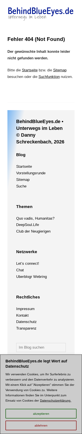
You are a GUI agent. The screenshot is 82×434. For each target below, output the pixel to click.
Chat (20, 270)
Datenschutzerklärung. (55, 400)
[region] (41, 394)
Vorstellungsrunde (30, 173)
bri (41, 277)
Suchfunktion (49, 77)
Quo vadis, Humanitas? (35, 218)
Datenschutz (26, 322)
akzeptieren (41, 413)
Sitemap (59, 70)
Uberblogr (24, 277)
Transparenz (26, 328)
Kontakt (22, 315)
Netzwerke (26, 251)
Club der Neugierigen (33, 231)
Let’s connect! (27, 263)
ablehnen (41, 425)
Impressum (25, 309)
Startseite (30, 70)
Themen (24, 206)
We (36, 277)
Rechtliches (28, 297)
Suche (21, 186)
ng (45, 277)
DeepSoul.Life (27, 225)
